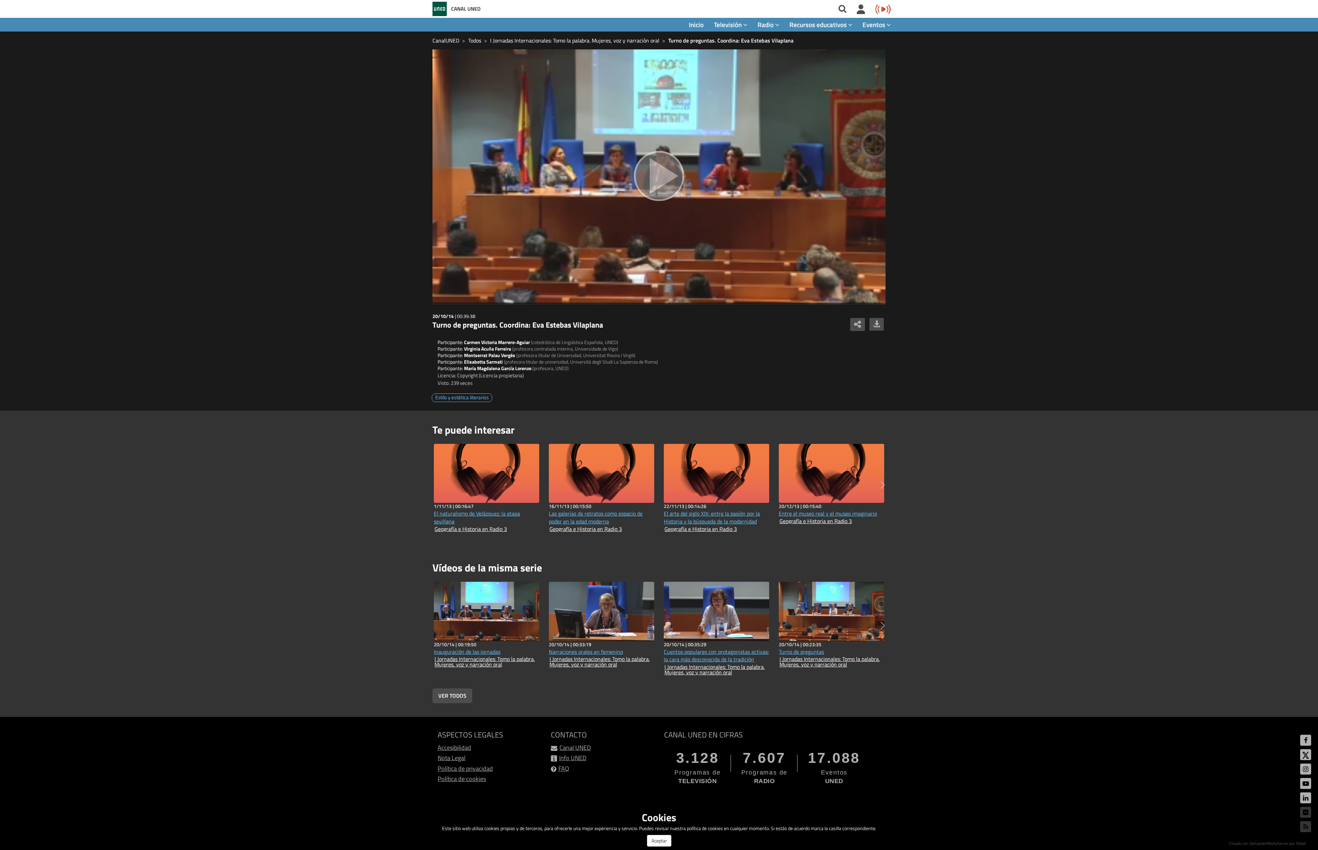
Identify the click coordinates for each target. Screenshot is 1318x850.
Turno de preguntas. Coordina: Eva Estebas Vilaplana (731, 40)
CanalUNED (445, 40)
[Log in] (861, 9)
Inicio (696, 24)
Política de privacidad (465, 768)
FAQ (563, 768)
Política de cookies (462, 778)
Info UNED (573, 758)
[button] (882, 485)
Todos (474, 40)
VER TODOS (452, 696)
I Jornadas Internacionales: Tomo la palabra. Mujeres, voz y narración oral (574, 40)
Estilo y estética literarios (462, 397)
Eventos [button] (875, 24)
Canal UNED (575, 747)
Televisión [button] (728, 24)
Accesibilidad (454, 747)
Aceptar (659, 840)
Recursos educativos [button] (818, 24)
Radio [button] (766, 24)
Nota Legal (451, 758)
